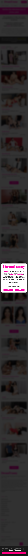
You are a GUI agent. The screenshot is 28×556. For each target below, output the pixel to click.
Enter (19, 289)
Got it (14, 553)
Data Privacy (18, 550)
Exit (8, 289)
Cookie (11, 550)
